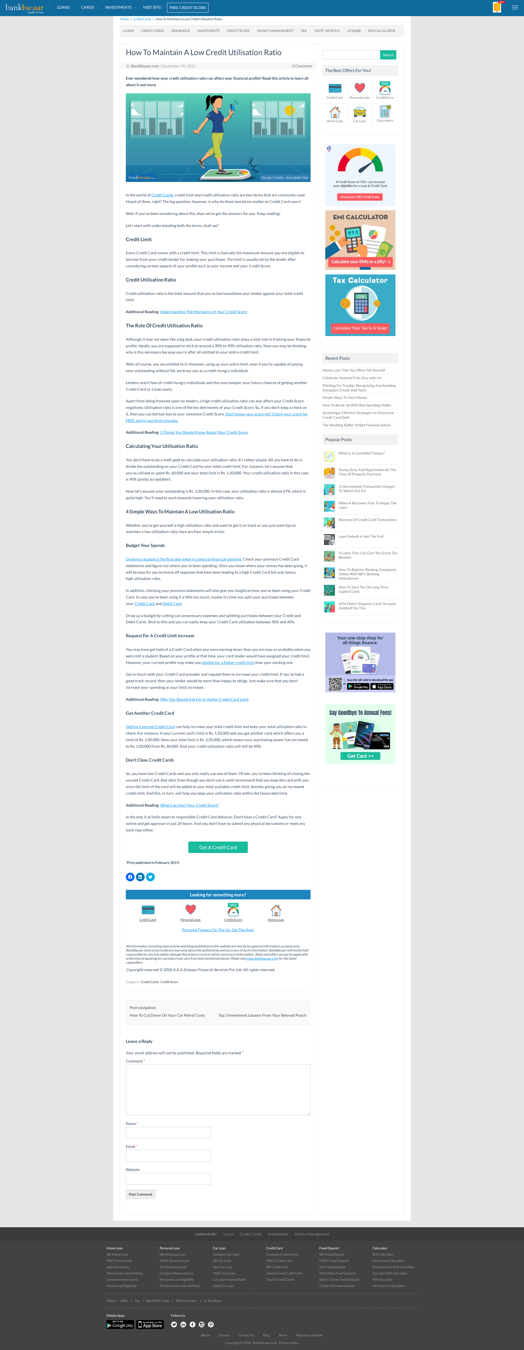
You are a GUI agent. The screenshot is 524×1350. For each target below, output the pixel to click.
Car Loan (359, 121)
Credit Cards (142, 19)
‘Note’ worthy (327, 31)
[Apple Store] (149, 1328)
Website (133, 1169)
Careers (224, 1335)
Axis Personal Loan (173, 1267)
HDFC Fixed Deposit (334, 1261)
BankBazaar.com (145, 66)
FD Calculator (382, 1279)
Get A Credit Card (218, 847)
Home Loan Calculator (388, 1261)
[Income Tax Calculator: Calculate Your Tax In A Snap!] (360, 337)
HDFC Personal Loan (174, 1261)
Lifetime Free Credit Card (284, 1273)
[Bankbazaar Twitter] (174, 1324)
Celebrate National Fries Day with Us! (352, 378)
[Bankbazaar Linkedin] (183, 1324)
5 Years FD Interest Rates (337, 1286)
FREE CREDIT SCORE (187, 7)
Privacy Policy (289, 1343)
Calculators (385, 120)
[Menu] (515, 7)
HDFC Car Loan (224, 1273)
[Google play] (120, 1328)
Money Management (275, 31)
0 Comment (302, 66)
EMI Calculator (381, 31)
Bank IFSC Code (157, 1301)
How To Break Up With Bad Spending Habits (357, 405)
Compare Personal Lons (176, 1273)
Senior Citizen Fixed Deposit (339, 1279)
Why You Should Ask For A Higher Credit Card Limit (204, 699)
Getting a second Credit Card (150, 726)
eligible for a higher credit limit (228, 662)
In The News (212, 1301)
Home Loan (276, 920)
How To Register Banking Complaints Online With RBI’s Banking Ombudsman (368, 573)
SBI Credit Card (277, 1267)
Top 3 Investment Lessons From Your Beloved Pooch (262, 1015)
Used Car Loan (223, 1286)
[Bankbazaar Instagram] (202, 1324)
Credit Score (238, 31)
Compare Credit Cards (282, 1254)
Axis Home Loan (117, 1267)
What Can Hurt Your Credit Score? (189, 805)
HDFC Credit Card (279, 1261)
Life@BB (354, 31)
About (205, 1335)
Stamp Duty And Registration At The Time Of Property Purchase (367, 472)
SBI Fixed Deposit (331, 1254)
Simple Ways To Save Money (345, 397)
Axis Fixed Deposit (332, 1267)
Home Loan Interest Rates (124, 1273)
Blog (266, 1335)
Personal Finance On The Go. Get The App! (218, 929)
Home (124, 19)
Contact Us (246, 1335)
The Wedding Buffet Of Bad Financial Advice (357, 425)
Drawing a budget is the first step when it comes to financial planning (184, 559)
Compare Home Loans (122, 1279)
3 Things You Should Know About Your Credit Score (204, 432)
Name (132, 1123)
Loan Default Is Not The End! (361, 536)
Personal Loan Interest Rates (180, 1286)
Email (132, 1146)
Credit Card (145, 603)
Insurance (180, 31)
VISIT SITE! (152, 7)
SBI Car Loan (222, 1261)
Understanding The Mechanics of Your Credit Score (203, 311)
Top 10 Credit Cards (280, 1279)
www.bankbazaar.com (262, 958)
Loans (63, 7)
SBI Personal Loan (172, 1254)
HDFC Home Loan (119, 1261)
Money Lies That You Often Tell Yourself (354, 370)
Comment (135, 1061)
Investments (118, 7)
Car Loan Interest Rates (229, 1279)
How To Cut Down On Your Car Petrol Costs (167, 1015)
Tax (304, 31)
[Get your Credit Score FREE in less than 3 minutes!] (360, 207)
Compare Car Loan (226, 1254)
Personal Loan (190, 920)
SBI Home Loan (117, 1254)
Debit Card (172, 603)
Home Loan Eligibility (121, 1286)
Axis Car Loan (222, 1267)
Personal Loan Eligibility (176, 1279)
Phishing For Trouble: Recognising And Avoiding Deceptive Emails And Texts (359, 387)
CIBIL (124, 1301)
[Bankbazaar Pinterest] (211, 1324)
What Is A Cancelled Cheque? (362, 453)
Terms (282, 1335)
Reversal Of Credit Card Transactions (368, 519)
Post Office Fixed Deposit (337, 1273)
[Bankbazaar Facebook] (192, 1324)
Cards (87, 7)
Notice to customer (309, 1335)
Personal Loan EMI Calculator (394, 1267)
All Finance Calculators (389, 1286)
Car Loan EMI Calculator (390, 1273)
